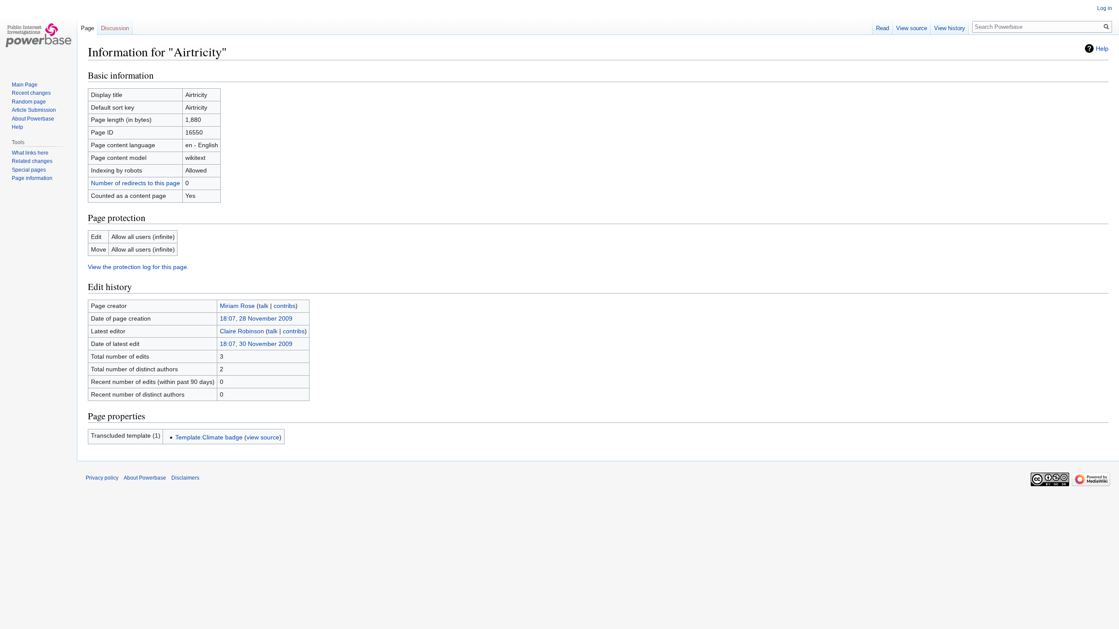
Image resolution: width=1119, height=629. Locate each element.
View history (949, 28)
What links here (30, 153)
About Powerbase (33, 119)
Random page (29, 102)
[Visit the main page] (38, 35)
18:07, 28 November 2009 (256, 318)
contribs (284, 305)
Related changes (32, 161)
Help (1102, 48)
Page (87, 28)
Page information (32, 178)
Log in (1104, 8)
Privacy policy (102, 478)
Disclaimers (185, 478)
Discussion (115, 28)
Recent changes (31, 93)
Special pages (29, 170)
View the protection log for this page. (138, 266)
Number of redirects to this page (135, 183)
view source (263, 437)
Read (882, 28)
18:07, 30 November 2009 (256, 343)
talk (263, 305)
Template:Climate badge (209, 437)
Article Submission (34, 110)
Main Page (25, 85)
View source (911, 28)
